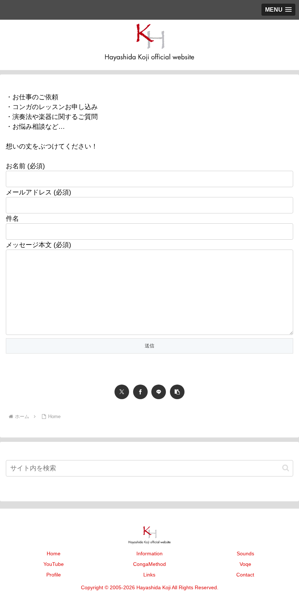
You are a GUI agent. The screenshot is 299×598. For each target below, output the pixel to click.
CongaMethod (149, 564)
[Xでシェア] (121, 392)
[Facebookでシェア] (140, 392)
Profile (53, 575)
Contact (245, 575)
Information (149, 553)
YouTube (53, 564)
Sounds (245, 553)
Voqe (245, 564)
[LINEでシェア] (158, 392)
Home (54, 553)
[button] (177, 392)
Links (149, 575)
